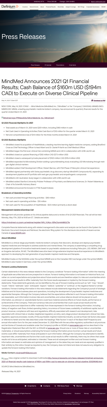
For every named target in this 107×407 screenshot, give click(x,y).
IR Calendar (48, 65)
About (42, 7)
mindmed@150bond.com (26, 353)
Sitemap (77, 386)
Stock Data (61, 7)
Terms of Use (76, 404)
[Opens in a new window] (28, 117)
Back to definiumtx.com (97, 1)
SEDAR (103, 7)
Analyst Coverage (71, 7)
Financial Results (51, 7)
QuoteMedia (34, 402)
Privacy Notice (67, 393)
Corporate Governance (92, 7)
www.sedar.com (76, 325)
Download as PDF (99, 100)
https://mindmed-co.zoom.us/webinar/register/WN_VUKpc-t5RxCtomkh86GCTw (36, 222)
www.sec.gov (53, 328)
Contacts (45, 386)
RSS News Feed (61, 386)
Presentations (60, 65)
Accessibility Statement (98, 393)
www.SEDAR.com (18, 233)
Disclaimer (78, 393)
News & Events (34, 7)
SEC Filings (81, 7)
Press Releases (35, 65)
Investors (25, 7)
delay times (74, 402)
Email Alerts (72, 65)
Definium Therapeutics (12, 393)
